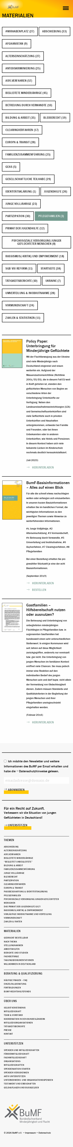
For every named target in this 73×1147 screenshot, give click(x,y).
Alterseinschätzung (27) (22, 56)
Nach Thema (10, 941)
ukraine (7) (53, 281)
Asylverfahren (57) (18, 80)
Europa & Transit (13, 887)
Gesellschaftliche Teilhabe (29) (28, 179)
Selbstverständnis (15, 1007)
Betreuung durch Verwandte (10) (28, 105)
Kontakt (8, 1033)
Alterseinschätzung (15, 850)
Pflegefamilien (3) (51, 216)
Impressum (30, 1132)
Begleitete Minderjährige (18, 858)
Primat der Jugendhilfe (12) (25, 228)
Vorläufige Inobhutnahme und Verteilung (28, 914)
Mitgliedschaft (12, 1011)
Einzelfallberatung (15, 984)
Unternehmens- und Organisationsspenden (28, 1080)
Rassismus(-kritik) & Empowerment (23, 910)
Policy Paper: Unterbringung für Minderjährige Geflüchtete (47, 346)
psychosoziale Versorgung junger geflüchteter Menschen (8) (36, 242)
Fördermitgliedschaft (16, 1053)
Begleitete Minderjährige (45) (26, 93)
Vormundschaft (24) (19, 305)
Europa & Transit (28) (20, 142)
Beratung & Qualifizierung (23, 973)
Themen (9, 840)
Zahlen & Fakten (13, 921)
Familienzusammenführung (19, 869)
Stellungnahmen (13, 945)
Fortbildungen (12, 987)
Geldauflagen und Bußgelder (21, 1087)
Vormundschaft (13, 917)
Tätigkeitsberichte (14, 1026)
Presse (8, 1030)
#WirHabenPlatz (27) (19, 31)
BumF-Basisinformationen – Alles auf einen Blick (48, 485)
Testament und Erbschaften (20, 1083)
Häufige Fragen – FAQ (15, 980)
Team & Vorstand (13, 1015)
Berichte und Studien (16, 952)
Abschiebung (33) (54, 31)
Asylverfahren (12, 854)
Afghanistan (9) (16, 43)
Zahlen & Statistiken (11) (22, 318)
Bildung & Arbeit (13, 865)
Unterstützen (17, 825)
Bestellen (39, 590)
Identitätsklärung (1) (20, 191)
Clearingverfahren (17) (22, 130)
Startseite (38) (51, 268)
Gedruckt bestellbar (16, 937)
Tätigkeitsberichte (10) (21, 281)
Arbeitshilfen (11, 949)
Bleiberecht (11, 876)
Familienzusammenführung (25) (28, 154)
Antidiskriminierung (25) (22, 68)
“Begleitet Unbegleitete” (18, 861)
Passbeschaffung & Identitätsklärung (25, 891)
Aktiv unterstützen (15, 1076)
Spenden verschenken (16, 1072)
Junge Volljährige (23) (21, 204)
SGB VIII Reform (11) (19, 268)
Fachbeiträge (11, 956)
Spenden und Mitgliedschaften (21, 1050)
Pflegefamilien (12, 895)
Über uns (10, 1001)
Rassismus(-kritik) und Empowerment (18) (34, 256)
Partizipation (11, 880)
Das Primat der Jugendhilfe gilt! (22, 906)
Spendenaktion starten (17, 1068)
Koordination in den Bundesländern (24, 1019)
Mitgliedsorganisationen (18, 1022)
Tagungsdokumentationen (19, 960)
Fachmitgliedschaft (15, 1057)
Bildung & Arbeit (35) (20, 117)
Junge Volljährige (14, 873)
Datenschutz (45, 1132)
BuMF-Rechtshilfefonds (17, 991)
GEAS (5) (11, 167)
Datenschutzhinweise (33, 771)
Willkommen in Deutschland (20, 964)
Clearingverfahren (15, 884)
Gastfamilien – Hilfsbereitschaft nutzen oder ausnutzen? (45, 610)
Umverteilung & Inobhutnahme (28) (30, 293)
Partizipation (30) (17, 216)
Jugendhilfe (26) (55, 191)
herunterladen (43, 467)
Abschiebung (11, 846)
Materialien (12, 931)
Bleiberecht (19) (54, 117)
